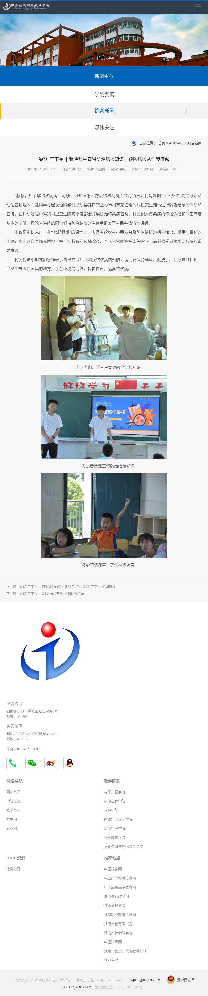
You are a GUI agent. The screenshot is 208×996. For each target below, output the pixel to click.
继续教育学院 (114, 838)
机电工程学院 (114, 801)
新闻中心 (176, 143)
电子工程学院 (114, 792)
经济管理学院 (114, 828)
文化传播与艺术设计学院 (123, 847)
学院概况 (13, 801)
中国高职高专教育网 (120, 887)
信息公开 (13, 869)
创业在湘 (111, 960)
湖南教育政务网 (116, 896)
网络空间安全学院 (118, 819)
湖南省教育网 (114, 906)
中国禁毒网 (113, 942)
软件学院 (111, 810)
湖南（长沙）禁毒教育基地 (125, 951)
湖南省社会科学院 (118, 933)
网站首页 (13, 792)
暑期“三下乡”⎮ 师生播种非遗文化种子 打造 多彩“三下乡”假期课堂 (67, 587)
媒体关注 (104, 127)
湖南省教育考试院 (118, 924)
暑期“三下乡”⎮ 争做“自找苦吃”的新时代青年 (52, 594)
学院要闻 (104, 94)
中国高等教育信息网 (120, 878)
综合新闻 (104, 111)
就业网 (11, 828)
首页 (161, 143)
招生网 (11, 819)
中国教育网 (113, 869)
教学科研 (13, 810)
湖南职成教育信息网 (120, 915)
